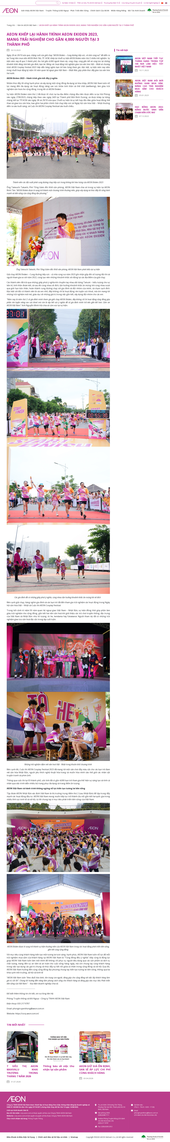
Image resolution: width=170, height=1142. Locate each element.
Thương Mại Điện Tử (111, 3)
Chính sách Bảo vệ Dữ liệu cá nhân (52, 1137)
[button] (162, 3)
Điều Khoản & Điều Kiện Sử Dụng (21, 1137)
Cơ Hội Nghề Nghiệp (151, 3)
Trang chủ (11, 25)
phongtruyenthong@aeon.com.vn (146, 1113)
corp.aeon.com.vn (26, 1113)
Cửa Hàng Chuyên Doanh (131, 3)
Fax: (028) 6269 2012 (105, 1127)
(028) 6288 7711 (103, 1115)
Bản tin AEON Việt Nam (27, 25)
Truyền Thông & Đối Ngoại (57, 10)
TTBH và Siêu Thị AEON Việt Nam (89, 3)
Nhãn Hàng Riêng (118, 10)
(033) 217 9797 (103, 1123)
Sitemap (74, 1137)
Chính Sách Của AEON (99, 10)
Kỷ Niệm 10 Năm (68, 3)
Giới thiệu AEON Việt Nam (32, 10)
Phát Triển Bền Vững (79, 10)
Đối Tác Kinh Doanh (136, 10)
